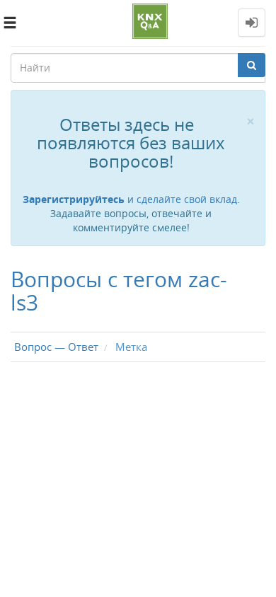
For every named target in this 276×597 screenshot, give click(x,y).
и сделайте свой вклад (130, 199)
